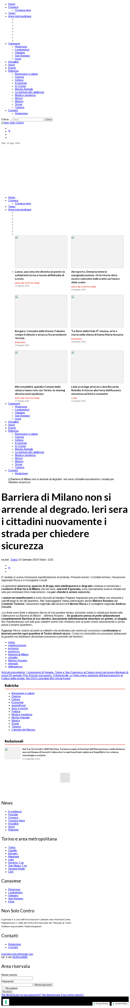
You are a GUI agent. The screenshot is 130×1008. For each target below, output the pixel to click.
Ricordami (11, 988)
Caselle (12, 850)
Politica (16, 711)
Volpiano (20, 52)
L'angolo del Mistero (23, 729)
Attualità (13, 61)
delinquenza (15, 666)
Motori (19, 98)
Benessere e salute (26, 74)
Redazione (21, 113)
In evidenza (15, 811)
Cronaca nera (23, 10)
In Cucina (20, 86)
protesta (13, 648)
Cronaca (13, 7)
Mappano (13, 856)
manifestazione (17, 645)
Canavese (14, 43)
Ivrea (18, 58)
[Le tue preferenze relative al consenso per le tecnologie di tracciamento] (6, 1002)
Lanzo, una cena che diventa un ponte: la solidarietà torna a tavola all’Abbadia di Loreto (40, 275)
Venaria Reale (16, 868)
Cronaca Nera (16, 820)
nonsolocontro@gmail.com (17, 954)
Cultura (19, 80)
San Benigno (22, 55)
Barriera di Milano (18, 654)
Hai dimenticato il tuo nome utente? (63, 994)
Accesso (7, 991)
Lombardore (22, 49)
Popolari (13, 814)
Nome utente (9, 974)
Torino (11, 13)
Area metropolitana (19, 16)
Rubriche (13, 71)
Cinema (19, 77)
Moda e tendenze (25, 95)
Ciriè (10, 871)
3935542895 (20, 957)
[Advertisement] (65, 169)
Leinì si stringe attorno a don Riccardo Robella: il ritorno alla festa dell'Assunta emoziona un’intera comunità (96, 390)
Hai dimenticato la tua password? (21, 994)
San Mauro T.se (17, 865)
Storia (18, 104)
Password (7, 981)
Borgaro (13, 853)
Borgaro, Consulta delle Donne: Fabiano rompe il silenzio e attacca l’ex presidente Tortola (41, 334)
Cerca (48, 119)
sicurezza (13, 651)
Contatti (13, 110)
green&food (19, 705)
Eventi (12, 67)
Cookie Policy (121, 1003)
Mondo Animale (24, 89)
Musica (19, 101)
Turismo (19, 107)
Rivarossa (21, 46)
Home (11, 4)
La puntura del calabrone (29, 92)
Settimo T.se (16, 862)
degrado (13, 663)
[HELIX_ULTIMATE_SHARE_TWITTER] (9, 568)
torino (11, 642)
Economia (21, 83)
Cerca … (6, 119)
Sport (11, 64)
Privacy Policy (102, 1003)
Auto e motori (20, 708)
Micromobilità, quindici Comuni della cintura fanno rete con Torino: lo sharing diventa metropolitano (40, 390)
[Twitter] (9, 131)
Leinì (11, 859)
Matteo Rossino (17, 660)
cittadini (12, 657)
